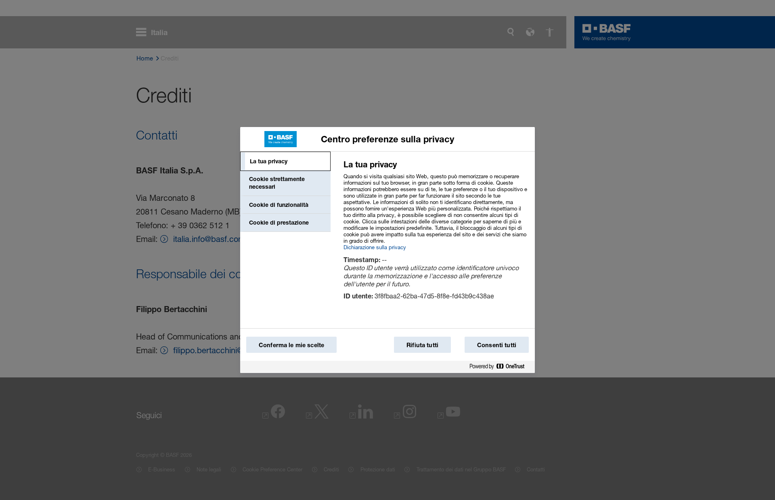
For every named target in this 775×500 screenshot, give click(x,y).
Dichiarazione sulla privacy (375, 247)
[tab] (285, 161)
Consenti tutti (496, 345)
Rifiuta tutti (422, 345)
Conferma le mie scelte (291, 345)
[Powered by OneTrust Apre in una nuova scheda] (500, 367)
